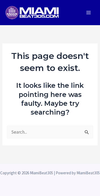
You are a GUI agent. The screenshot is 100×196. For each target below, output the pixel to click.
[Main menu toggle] (89, 12)
